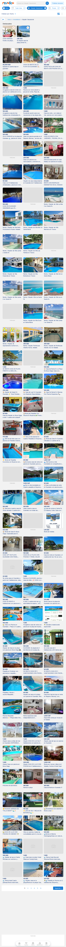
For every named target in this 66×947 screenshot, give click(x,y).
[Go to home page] (8, 3)
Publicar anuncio (57, 3)
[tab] (19, 943)
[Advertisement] (53, 78)
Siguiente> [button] (58, 888)
